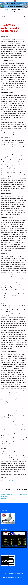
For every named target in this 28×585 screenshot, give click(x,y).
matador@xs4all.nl (9, 480)
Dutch (17, 1)
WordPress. (22, 577)
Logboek (6, 9)
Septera (15, 577)
